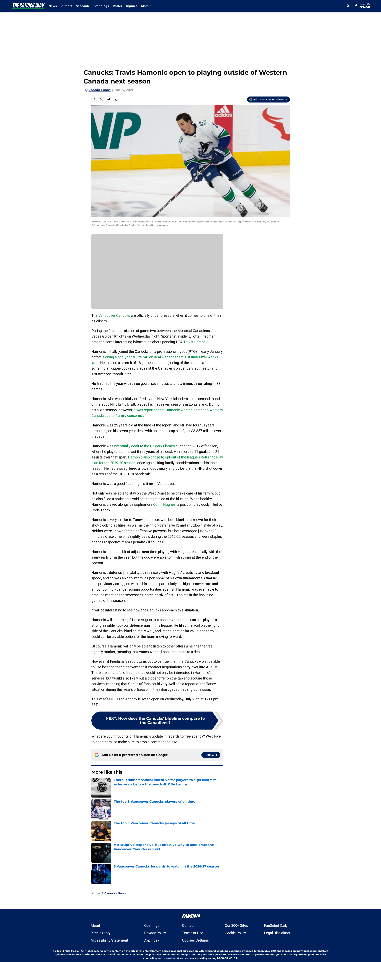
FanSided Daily (276, 925)
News (53, 6)
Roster (117, 6)
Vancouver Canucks (114, 315)
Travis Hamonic (195, 342)
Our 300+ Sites (236, 925)
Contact (188, 925)
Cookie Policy (235, 933)
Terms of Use (192, 933)
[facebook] (356, 5)
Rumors (66, 6)
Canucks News (115, 893)
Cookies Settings (195, 940)
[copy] (116, 99)
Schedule (83, 6)
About (95, 925)
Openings (151, 925)
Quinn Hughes (164, 504)
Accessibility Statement (109, 940)
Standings (101, 6)
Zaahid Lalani (100, 90)
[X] (348, 5)
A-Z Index (151, 940)
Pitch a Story (101, 933)
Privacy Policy (155, 933)
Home (95, 893)
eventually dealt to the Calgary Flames (144, 446)
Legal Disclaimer (277, 933)
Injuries (131, 6)
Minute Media (70, 950)
